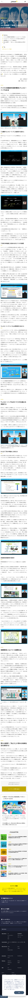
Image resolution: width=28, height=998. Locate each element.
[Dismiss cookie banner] (23, 977)
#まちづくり (6, 49)
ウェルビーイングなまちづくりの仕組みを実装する (14, 38)
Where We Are (4, 946)
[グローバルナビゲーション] (25, 1)
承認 (19, 992)
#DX (3, 49)
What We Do (4, 933)
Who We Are (4, 929)
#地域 (10, 49)
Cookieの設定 (4, 996)
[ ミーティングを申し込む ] (14, 789)
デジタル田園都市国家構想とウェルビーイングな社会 (14, 36)
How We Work (4, 942)
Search (2, 2)
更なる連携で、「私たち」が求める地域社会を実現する (14, 43)
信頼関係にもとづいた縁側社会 (10, 40)
